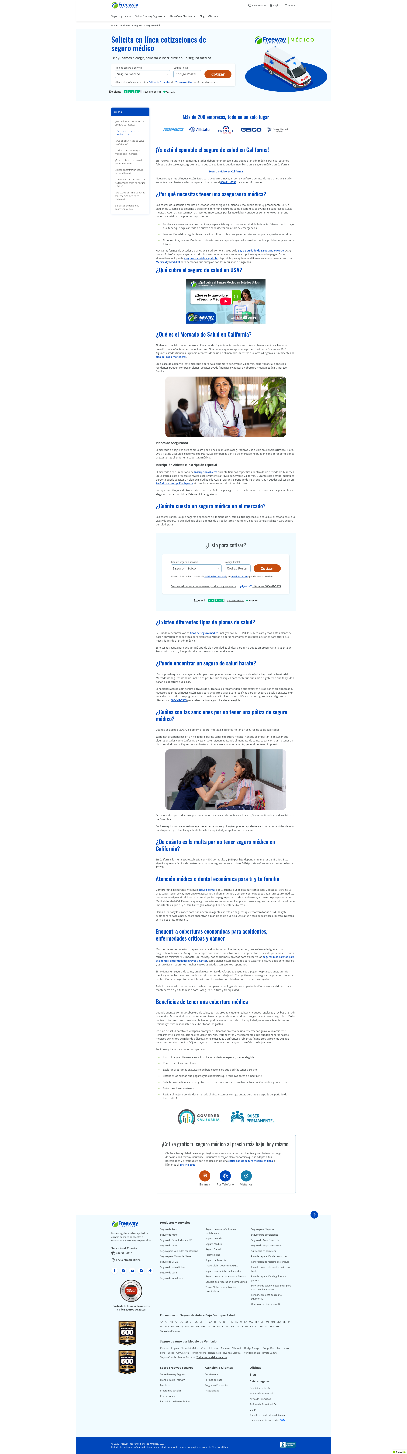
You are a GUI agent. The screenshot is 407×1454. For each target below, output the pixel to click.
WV (272, 1326)
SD (232, 1326)
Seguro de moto (169, 1234)
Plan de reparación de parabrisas (269, 1256)
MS (284, 1321)
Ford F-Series (167, 1352)
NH (177, 1326)
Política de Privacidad (261, 1393)
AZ (176, 1321)
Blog (253, 1374)
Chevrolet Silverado (231, 1348)
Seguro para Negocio (262, 1229)
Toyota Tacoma (186, 1357)
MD (257, 1321)
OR (213, 1326)
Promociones (167, 1396)
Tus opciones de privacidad (265, 1420)
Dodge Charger (252, 1348)
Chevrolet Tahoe (210, 1348)
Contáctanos (211, 1374)
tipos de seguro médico (204, 633)
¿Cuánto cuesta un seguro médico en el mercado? (128, 152)
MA (251, 1321)
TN (237, 1326)
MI (267, 1321)
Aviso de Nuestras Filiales (216, 1447)
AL (166, 1321)
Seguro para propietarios (264, 1234)
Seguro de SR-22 (169, 1261)
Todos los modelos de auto (212, 1357)
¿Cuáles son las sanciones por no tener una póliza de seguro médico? (130, 183)
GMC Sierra (182, 1352)
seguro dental (207, 889)
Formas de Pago (213, 1379)
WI (266, 1326)
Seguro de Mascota (216, 1260)
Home (114, 25)
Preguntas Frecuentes (216, 1385)
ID (224, 1321)
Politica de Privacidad (159, 82)
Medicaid (161, 262)
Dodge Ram (268, 1348)
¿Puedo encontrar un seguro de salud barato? (129, 171)
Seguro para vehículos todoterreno (179, 1250)
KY (241, 1321)
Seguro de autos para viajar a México (226, 1276)
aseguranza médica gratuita (200, 258)
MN (273, 1321)
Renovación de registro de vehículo (270, 1261)
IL (228, 1321)
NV (192, 1326)
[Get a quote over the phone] (225, 1175)
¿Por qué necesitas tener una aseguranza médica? (129, 123)
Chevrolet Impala (169, 1348)
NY (197, 1326)
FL (205, 1321)
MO (279, 1321)
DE (201, 1321)
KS (236, 1321)
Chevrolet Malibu (190, 1348)
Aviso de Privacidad (260, 1398)
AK (161, 1321)
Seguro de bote (168, 1245)
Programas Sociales (170, 1390)
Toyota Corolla (168, 1357)
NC (161, 1326)
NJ (182, 1326)
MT (290, 1321)
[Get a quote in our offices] (246, 1175)
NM (187, 1326)
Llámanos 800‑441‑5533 (266, 586)
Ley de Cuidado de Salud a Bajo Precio (261, 250)
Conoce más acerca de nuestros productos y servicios (203, 586)
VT (256, 1326)
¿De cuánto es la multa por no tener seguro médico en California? (130, 196)
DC (196, 1321)
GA (210, 1321)
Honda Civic (214, 1352)
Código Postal (180, 67)
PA (218, 1326)
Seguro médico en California (226, 171)
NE (172, 1326)
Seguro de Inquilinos (171, 1277)
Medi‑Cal (174, 262)
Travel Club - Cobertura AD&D (222, 1265)
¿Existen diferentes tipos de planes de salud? (129, 162)
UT (246, 1326)
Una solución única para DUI (266, 1304)
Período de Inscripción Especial (174, 483)
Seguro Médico (214, 1243)
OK (208, 1326)
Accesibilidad (212, 1390)
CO (186, 1321)
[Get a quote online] (204, 1175)
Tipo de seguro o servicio (128, 67)
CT (191, 1321)
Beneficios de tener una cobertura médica (127, 207)
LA (245, 1321)
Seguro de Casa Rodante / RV (176, 1240)
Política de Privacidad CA (263, 1404)
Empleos (164, 1385)
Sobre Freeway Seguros (173, 1374)
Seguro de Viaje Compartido (266, 1245)
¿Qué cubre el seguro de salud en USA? (128, 132)
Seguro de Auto (168, 1229)
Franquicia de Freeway (172, 1379)
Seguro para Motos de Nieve (175, 1256)
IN (232, 1321)
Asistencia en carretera (263, 1250)
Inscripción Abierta (205, 472)
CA (181, 1321)
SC (227, 1326)
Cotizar (218, 74)
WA (261, 1326)
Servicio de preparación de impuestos (226, 1281)
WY (277, 1326)
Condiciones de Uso (260, 1388)
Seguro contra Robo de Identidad (223, 1270)
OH (203, 1326)
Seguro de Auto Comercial (265, 1240)
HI (215, 1321)
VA (251, 1326)
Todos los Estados (170, 1331)
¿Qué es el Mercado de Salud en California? (129, 142)
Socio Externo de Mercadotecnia (267, 1415)
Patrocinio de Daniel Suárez (175, 1401)
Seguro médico (154, 25)
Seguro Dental (213, 1249)
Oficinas (255, 1368)
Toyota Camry (269, 1352)
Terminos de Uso (184, 82)
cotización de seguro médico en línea (250, 1161)
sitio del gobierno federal (171, 357)
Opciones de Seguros (131, 25)
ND (167, 1326)
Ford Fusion (283, 1348)
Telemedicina (213, 1254)
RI (223, 1326)
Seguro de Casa (168, 1272)
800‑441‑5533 (228, 182)
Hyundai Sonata (251, 1352)
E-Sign (253, 1409)
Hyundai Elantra (232, 1352)
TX (242, 1326)
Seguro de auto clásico (172, 1267)
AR (171, 1321)
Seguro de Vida (214, 1238)
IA (219, 1321)
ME (262, 1321)
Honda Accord (198, 1352)
